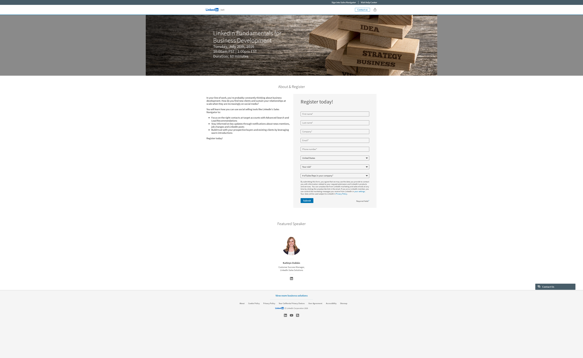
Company (305, 128)
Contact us (362, 9)
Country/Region (307, 154)
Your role (305, 163)
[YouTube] (291, 315)
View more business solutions (292, 295)
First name (305, 110)
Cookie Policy (254, 303)
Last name (305, 119)
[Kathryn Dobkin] (291, 278)
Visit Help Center (369, 2)
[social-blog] (298, 315)
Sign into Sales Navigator (344, 2)
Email (303, 137)
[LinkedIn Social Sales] (285, 315)
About (242, 303)
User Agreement (315, 303)
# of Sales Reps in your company (314, 172)
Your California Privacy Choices (292, 303)
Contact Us (548, 286)
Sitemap (343, 303)
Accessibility (331, 303)
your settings (359, 191)
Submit (307, 200)
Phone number (307, 145)
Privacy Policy (341, 194)
